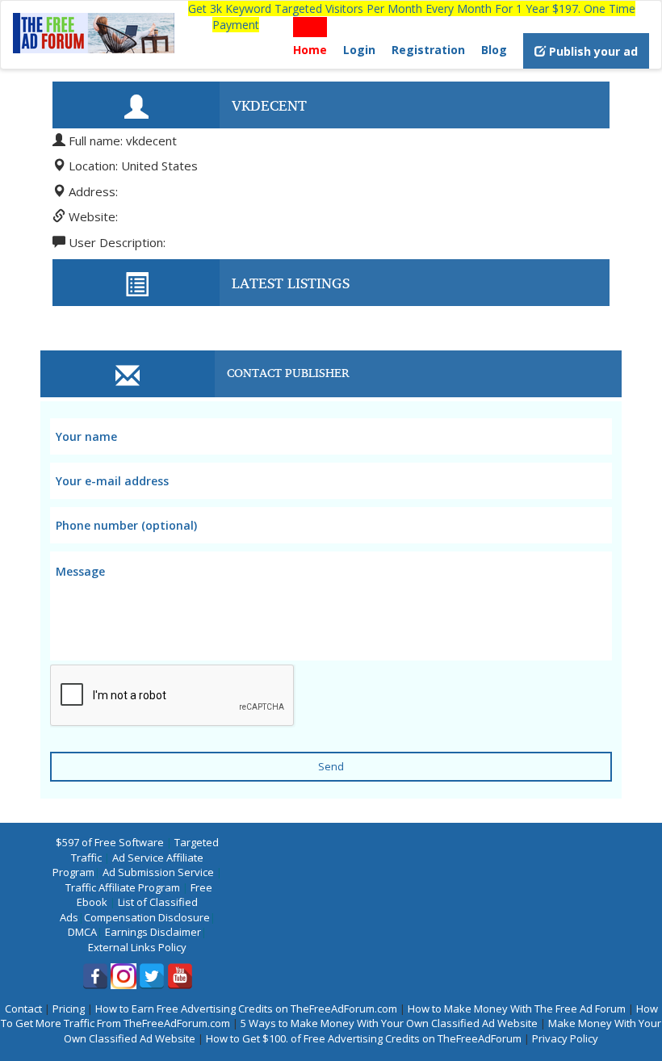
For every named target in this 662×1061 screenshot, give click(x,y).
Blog (494, 49)
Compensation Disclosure (147, 917)
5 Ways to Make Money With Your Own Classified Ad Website (389, 1023)
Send (331, 766)
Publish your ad (592, 51)
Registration (428, 49)
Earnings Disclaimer (153, 932)
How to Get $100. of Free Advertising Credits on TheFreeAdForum (364, 1038)
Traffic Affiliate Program (122, 887)
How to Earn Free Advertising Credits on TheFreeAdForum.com (246, 1008)
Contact (23, 1008)
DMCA (82, 932)
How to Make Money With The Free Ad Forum (517, 1008)
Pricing (68, 1008)
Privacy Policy (565, 1038)
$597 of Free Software (110, 842)
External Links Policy (137, 947)
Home (310, 49)
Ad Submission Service (158, 872)
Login (359, 49)
